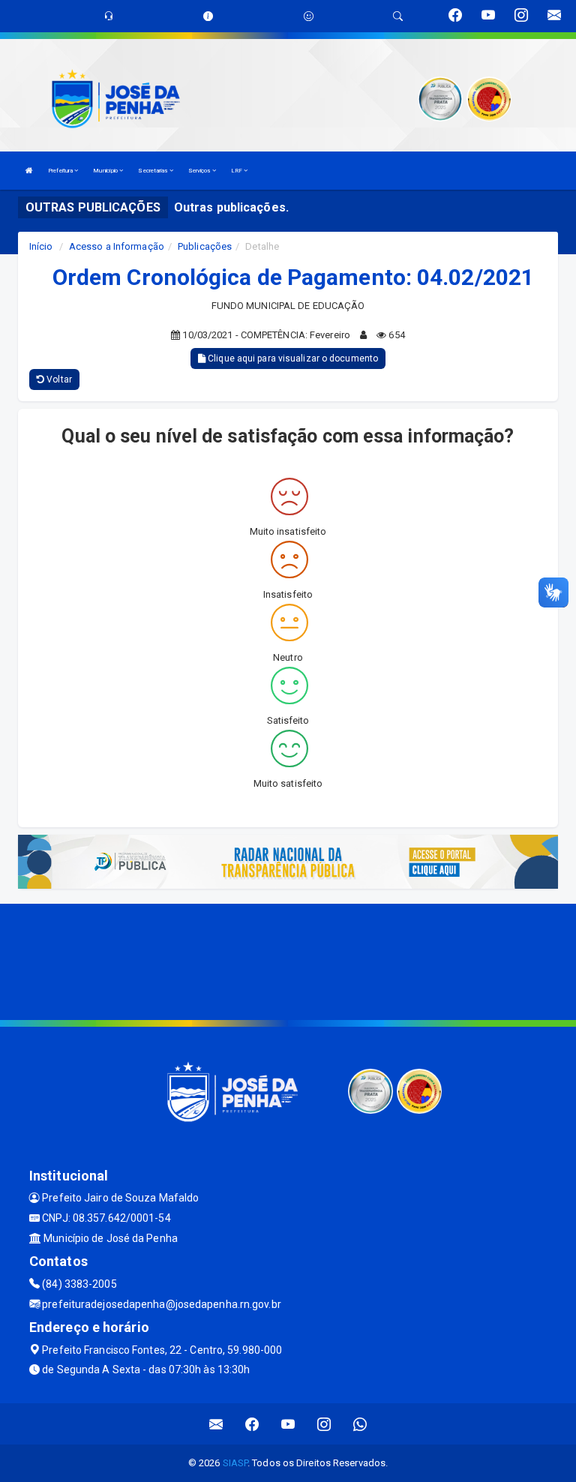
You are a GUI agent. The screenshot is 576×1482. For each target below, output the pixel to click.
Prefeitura (61, 170)
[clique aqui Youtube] (288, 1424)
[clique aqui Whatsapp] (360, 1424)
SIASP (235, 1462)
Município (106, 170)
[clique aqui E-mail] (216, 1424)
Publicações (205, 246)
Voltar (58, 379)
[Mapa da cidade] (288, 960)
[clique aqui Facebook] (252, 1424)
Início (41, 246)
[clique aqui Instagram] (324, 1424)
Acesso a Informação (116, 246)
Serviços (200, 170)
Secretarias (153, 170)
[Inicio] (29, 171)
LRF (237, 170)
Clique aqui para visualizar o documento (292, 358)
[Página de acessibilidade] (309, 16)
